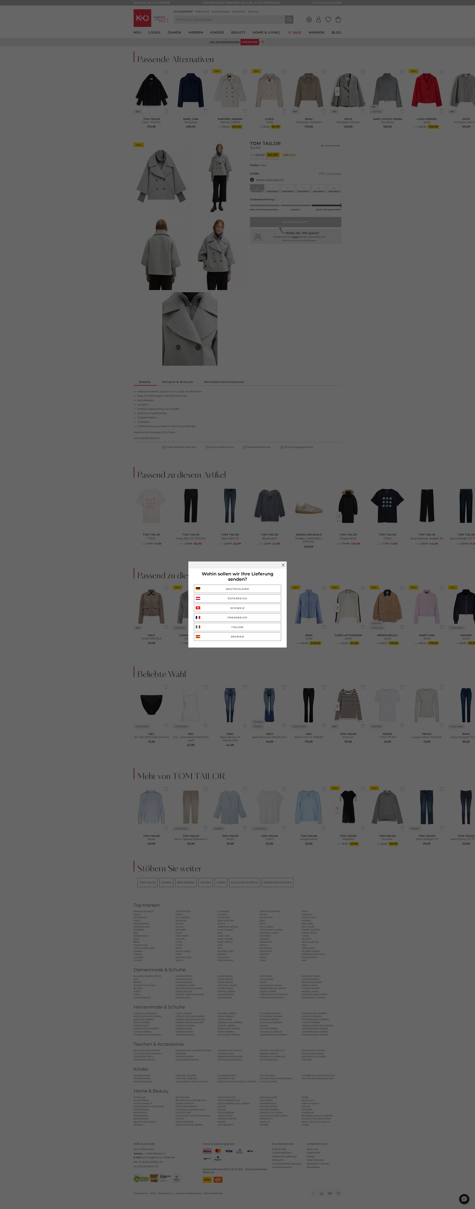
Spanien (237, 636)
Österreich (237, 598)
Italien (237, 627)
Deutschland (237, 588)
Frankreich (237, 617)
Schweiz (237, 608)
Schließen (283, 565)
